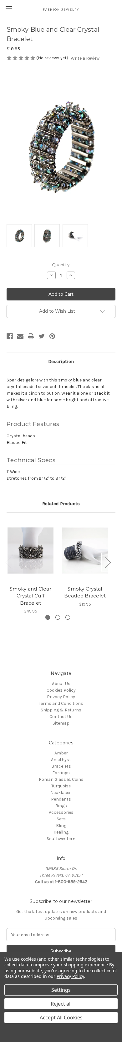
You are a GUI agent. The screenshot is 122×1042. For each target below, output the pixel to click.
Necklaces (61, 792)
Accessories (61, 812)
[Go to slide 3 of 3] (67, 617)
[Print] (31, 336)
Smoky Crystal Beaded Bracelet (85, 592)
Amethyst (61, 759)
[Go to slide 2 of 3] (57, 617)
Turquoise (61, 786)
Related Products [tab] (61, 503)
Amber (61, 753)
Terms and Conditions (61, 703)
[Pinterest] (52, 336)
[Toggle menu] (8, 8)
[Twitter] (41, 336)
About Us (61, 683)
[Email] (20, 336)
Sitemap (61, 723)
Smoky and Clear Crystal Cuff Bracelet (30, 596)
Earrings (61, 772)
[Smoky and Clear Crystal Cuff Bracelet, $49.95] (30, 550)
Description (61, 361)
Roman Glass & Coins (61, 779)
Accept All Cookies (61, 1017)
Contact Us (61, 716)
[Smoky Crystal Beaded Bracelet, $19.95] (85, 550)
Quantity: (61, 264)
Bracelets (61, 766)
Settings (61, 989)
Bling (61, 825)
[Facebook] (10, 336)
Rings (61, 805)
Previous (8, 562)
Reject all (61, 1003)
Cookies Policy (61, 690)
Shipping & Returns (61, 710)
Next (107, 562)
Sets (61, 819)
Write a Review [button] (85, 58)
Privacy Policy (61, 696)
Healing (61, 832)
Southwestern (61, 838)
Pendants (61, 799)
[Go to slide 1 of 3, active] (47, 617)
